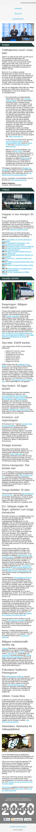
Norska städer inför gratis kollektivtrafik (16, 656)
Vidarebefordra (18, 819)
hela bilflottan (8, 399)
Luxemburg (6, 655)
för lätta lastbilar (21, 399)
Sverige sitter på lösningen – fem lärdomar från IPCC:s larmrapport (15, 244)
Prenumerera (18, 8)
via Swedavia (26, 565)
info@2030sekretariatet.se (25, 796)
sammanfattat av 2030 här (22, 577)
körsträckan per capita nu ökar (18, 409)
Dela (8, 819)
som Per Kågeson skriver (14, 141)
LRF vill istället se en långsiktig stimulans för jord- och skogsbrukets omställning (17, 334)
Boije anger (18, 151)
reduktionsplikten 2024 (13, 143)
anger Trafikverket (16, 454)
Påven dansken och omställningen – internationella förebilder (17, 269)
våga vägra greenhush (18, 180)
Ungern (21, 652)
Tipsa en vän (18, 13)
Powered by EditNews (18, 829)
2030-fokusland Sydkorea (14, 676)
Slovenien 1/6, (12, 653)
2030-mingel (19, 789)
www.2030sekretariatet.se (10, 796)
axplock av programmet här (18, 229)
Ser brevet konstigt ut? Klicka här (28, 2)
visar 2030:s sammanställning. (15, 721)
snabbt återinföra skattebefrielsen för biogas (18, 336)
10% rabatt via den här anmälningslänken (16, 174)
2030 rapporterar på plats (15, 685)
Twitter (28, 819)
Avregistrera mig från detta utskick (18, 826)
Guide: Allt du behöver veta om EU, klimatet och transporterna (16, 249)
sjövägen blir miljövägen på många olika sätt (17, 614)
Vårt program (6, 787)
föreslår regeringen (12, 316)
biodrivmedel (25, 158)
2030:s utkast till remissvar (16, 620)
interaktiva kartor (18, 397)
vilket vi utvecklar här (16, 136)
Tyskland (5, 648)
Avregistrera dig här (18, 18)
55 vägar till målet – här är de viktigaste (20, 246)
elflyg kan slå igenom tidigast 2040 (19, 571)
